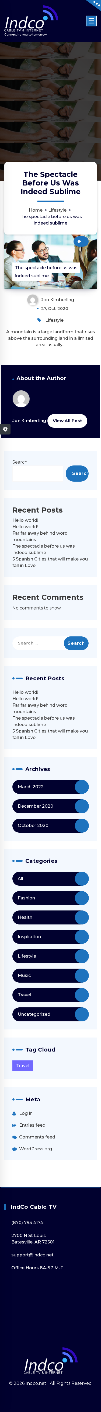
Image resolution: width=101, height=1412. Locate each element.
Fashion (26, 898)
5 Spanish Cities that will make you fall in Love (50, 562)
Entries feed (32, 1125)
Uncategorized (34, 1014)
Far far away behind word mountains (40, 536)
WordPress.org (35, 1148)
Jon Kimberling (29, 420)
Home (36, 210)
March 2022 (31, 786)
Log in (26, 1113)
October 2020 (33, 825)
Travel (24, 994)
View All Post (67, 420)
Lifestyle (57, 210)
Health (25, 917)
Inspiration (29, 936)
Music (24, 975)
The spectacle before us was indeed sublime (43, 549)
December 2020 (35, 806)
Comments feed (37, 1137)
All (20, 878)
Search (19, 462)
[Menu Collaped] (91, 21)
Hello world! (25, 520)
